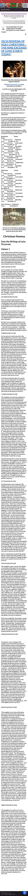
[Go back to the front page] (14, 5)
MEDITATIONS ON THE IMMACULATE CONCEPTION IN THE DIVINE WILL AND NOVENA (14, 17)
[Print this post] (25, 34)
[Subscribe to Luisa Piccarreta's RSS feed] (2, 1)
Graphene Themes (11, 894)
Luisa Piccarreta (5, 9)
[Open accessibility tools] (25, 893)
